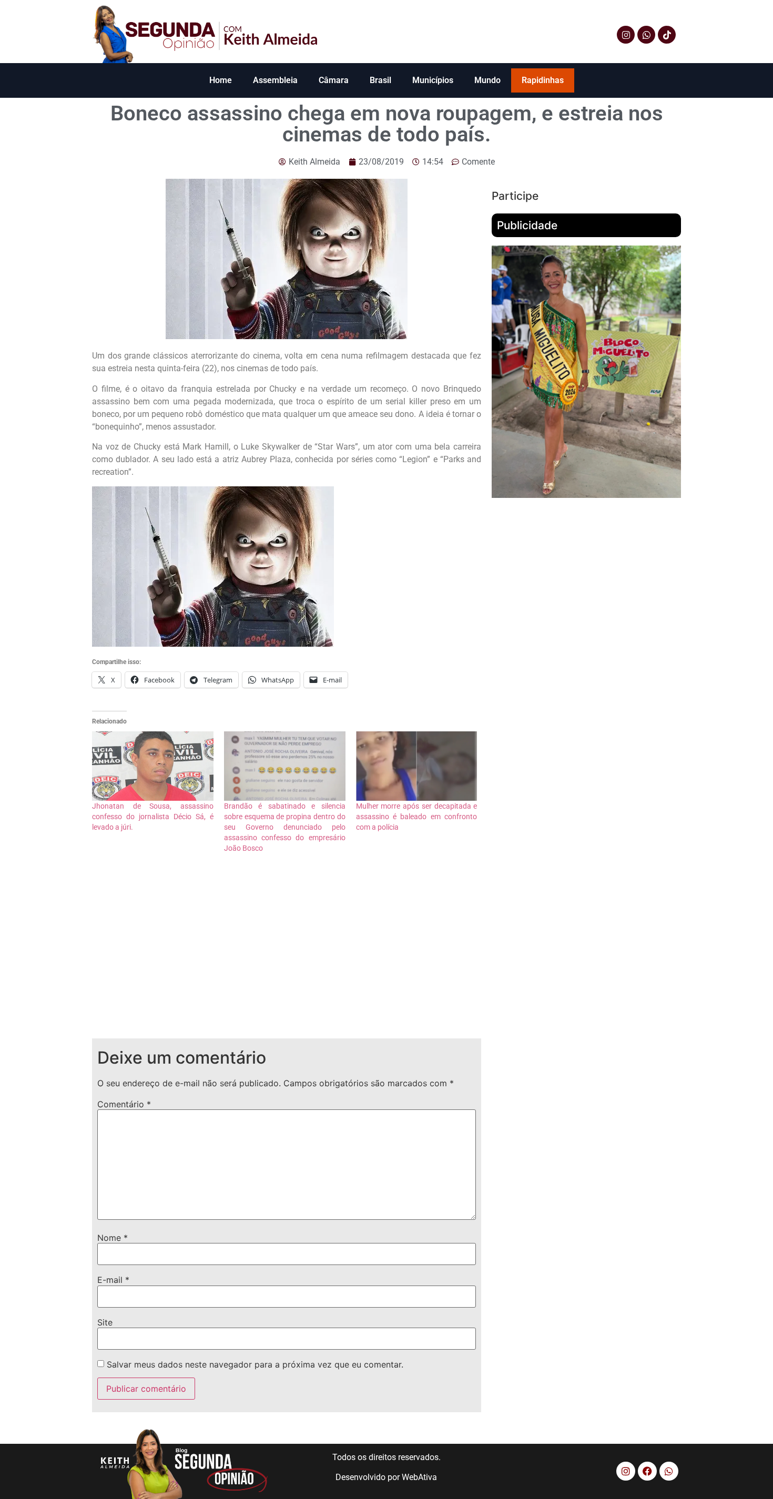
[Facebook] (647, 1471)
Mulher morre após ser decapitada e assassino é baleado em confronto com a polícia (416, 816)
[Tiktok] (667, 35)
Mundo (487, 80)
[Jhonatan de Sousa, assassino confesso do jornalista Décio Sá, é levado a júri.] (152, 766)
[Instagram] (626, 35)
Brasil (380, 80)
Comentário (124, 1104)
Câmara (334, 80)
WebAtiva (419, 1477)
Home (220, 80)
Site (105, 1322)
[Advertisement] (286, 954)
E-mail (113, 1280)
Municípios (432, 80)
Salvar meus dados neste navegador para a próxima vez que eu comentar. (255, 1364)
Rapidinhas (543, 80)
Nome (112, 1237)
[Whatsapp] (646, 35)
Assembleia (275, 80)
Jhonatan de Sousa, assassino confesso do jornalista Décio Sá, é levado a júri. (152, 816)
